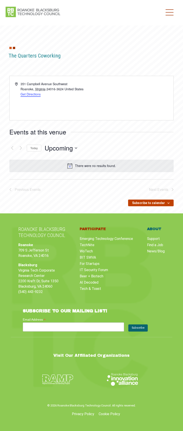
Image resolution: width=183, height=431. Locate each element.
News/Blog (156, 251)
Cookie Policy (109, 414)
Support (153, 239)
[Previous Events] (12, 148)
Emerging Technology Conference (106, 239)
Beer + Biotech (91, 276)
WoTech (86, 251)
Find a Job (155, 245)
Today (34, 148)
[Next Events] (20, 148)
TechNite (87, 245)
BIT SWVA (88, 257)
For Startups (90, 264)
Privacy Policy (83, 414)
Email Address (34, 320)
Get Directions (31, 94)
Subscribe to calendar (148, 203)
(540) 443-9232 (30, 292)
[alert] (91, 166)
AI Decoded (89, 282)
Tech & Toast (90, 289)
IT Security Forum (94, 270)
